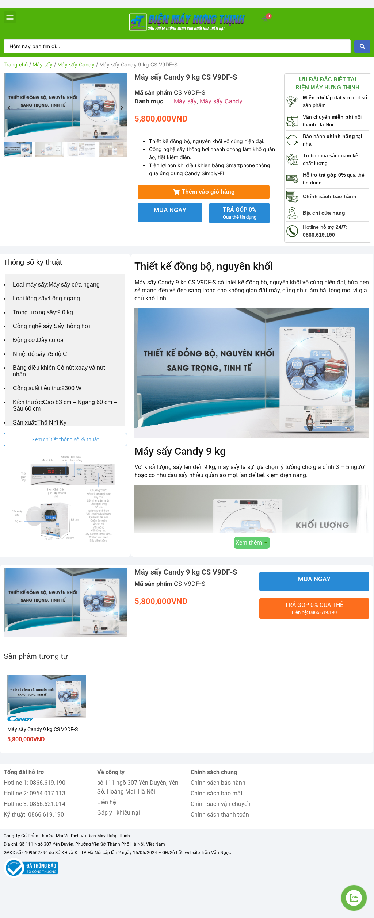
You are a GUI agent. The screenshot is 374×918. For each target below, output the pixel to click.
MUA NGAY (170, 210)
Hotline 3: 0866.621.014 (34, 803)
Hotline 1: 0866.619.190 (34, 782)
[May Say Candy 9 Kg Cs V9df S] (65, 107)
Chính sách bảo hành (218, 782)
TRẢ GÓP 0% (239, 213)
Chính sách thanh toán (220, 814)
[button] (10, 17)
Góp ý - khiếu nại (118, 812)
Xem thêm (249, 542)
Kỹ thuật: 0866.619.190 (34, 814)
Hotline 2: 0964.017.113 (34, 793)
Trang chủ (16, 64)
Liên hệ (106, 802)
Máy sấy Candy (76, 64)
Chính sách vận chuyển (221, 803)
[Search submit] (362, 46)
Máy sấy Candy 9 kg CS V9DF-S (42, 729)
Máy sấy (43, 64)
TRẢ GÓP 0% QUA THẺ (314, 608)
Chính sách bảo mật (217, 793)
